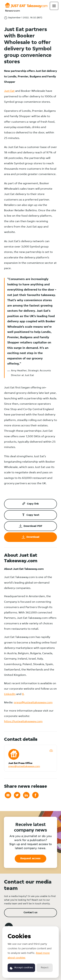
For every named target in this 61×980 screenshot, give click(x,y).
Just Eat (9, 91)
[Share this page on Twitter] (17, 795)
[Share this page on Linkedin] (26, 795)
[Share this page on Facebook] (35, 795)
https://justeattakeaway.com (23, 721)
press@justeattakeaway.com (33, 702)
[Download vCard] (51, 750)
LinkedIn (10, 694)
